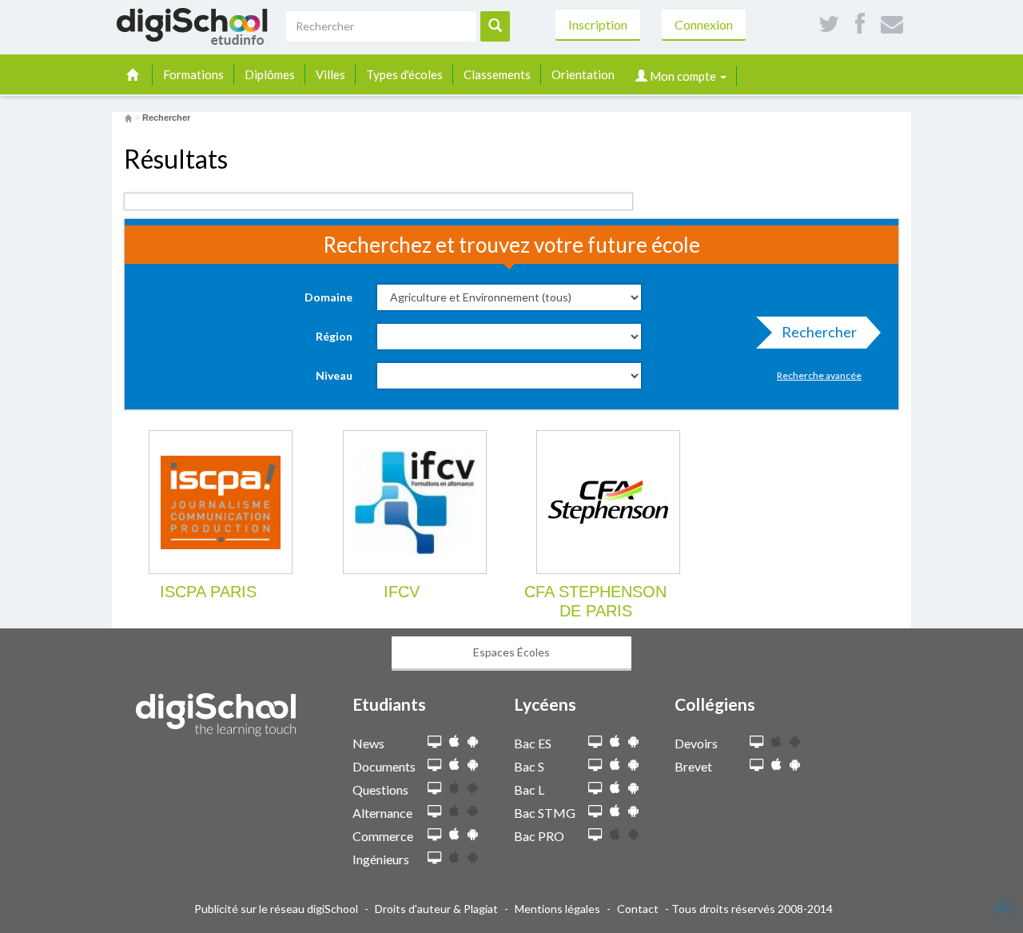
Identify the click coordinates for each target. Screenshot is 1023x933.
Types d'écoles (404, 74)
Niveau (334, 375)
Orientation (583, 74)
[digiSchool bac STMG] (595, 812)
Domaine (328, 297)
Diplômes (270, 74)
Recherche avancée (819, 375)
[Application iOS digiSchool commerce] (454, 834)
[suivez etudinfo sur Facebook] (860, 24)
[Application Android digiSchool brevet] (795, 765)
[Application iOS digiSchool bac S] (615, 765)
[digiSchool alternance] (434, 812)
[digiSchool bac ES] (595, 742)
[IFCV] (415, 502)
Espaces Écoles (511, 652)
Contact (638, 908)
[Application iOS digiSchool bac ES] (615, 742)
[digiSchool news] (434, 742)
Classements (497, 74)
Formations (193, 74)
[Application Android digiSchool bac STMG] (633, 811)
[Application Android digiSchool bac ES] (633, 742)
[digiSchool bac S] (595, 766)
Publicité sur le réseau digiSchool (276, 908)
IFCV (402, 591)
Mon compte (682, 76)
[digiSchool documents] (434, 766)
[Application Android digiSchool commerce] (473, 834)
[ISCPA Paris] (221, 502)
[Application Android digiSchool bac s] (633, 765)
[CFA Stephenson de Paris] (608, 502)
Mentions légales (557, 908)
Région (334, 336)
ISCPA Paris (208, 591)
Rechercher (819, 332)
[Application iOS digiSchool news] (454, 742)
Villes (330, 74)
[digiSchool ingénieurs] (434, 858)
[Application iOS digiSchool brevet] (776, 765)
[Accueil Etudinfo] (128, 117)
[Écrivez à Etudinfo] (892, 24)
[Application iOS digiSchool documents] (454, 765)
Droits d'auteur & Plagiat (436, 908)
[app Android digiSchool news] (473, 742)
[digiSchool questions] (434, 789)
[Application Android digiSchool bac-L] (633, 788)
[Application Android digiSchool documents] (473, 765)
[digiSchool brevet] (756, 766)
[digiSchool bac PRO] (595, 835)
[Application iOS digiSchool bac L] (615, 788)
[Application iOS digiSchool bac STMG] (615, 811)
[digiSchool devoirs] (756, 742)
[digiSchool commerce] (434, 835)
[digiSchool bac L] (595, 789)
